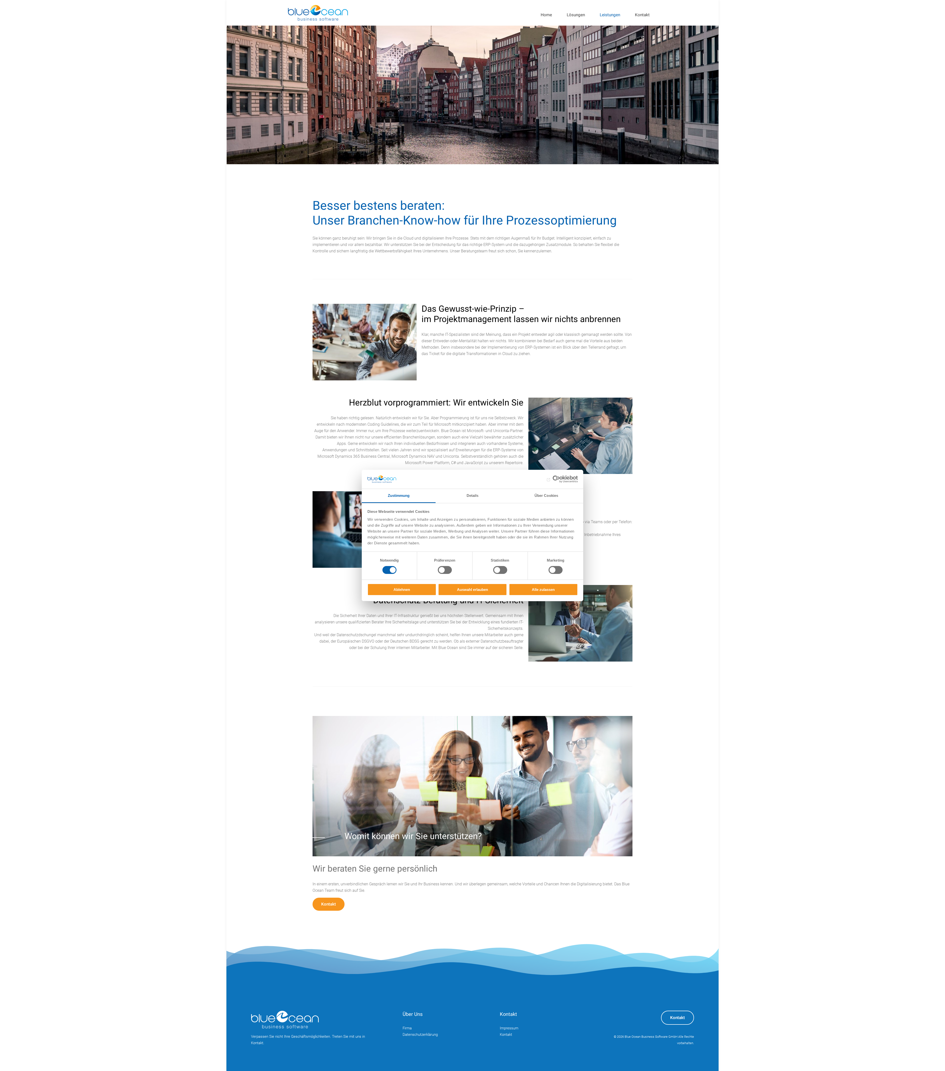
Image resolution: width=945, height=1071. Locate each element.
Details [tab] (473, 495)
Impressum (509, 1028)
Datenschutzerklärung (420, 1034)
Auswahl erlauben (472, 589)
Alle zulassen (543, 589)
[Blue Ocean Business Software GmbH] (318, 13)
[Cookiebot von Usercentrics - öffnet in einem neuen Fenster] (556, 479)
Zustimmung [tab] (399, 495)
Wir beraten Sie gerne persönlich (375, 868)
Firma (407, 1028)
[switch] (445, 570)
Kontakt (328, 904)
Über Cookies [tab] (546, 495)
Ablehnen (402, 589)
